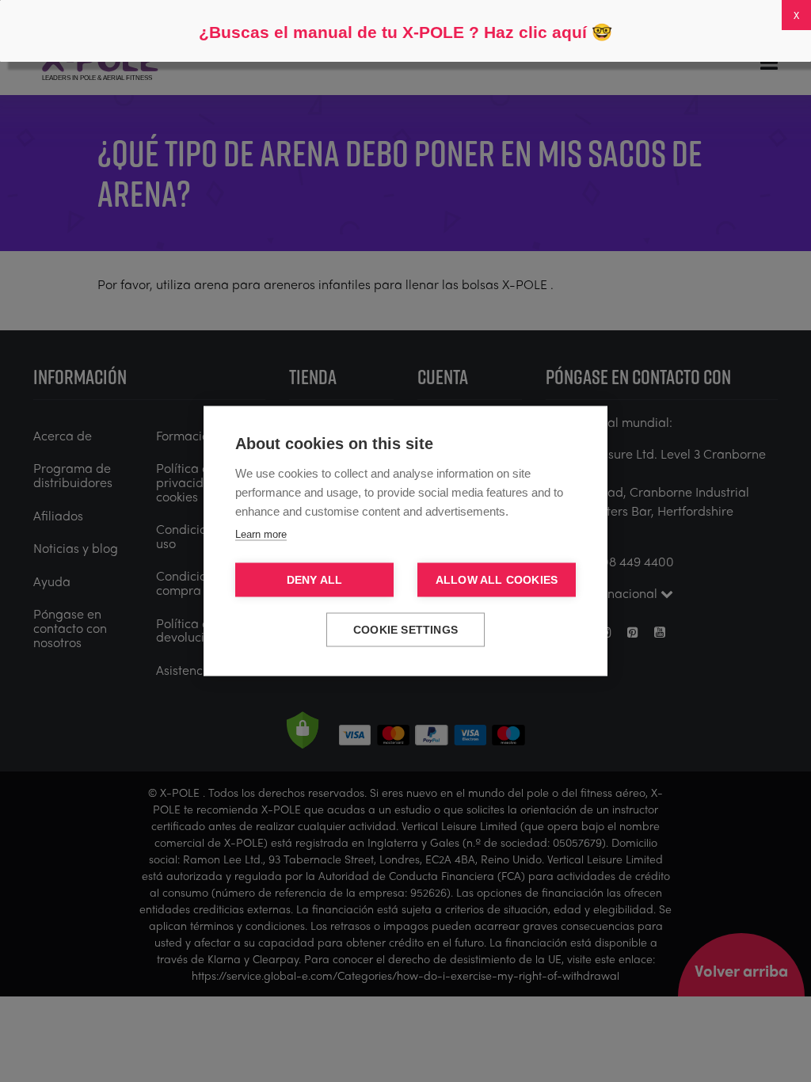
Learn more (261, 534)
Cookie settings (405, 630)
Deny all (315, 580)
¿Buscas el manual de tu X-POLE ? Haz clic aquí (393, 32)
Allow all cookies (497, 580)
